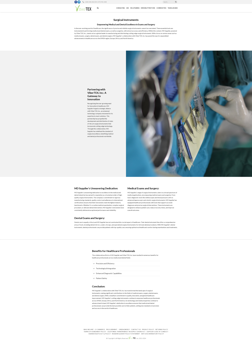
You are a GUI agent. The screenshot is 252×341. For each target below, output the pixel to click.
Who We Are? (89, 329)
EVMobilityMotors (148, 8)
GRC (127, 8)
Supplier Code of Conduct (157, 331)
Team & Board (173, 8)
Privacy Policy (148, 329)
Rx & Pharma (134, 8)
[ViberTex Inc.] (84, 8)
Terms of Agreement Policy (95, 331)
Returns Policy (161, 329)
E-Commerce (100, 329)
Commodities (161, 8)
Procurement (111, 329)
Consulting (120, 8)
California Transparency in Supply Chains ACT (126, 331)
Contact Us (136, 329)
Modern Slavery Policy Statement (126, 334)
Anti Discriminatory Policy (152, 334)
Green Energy (124, 329)
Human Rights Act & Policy (100, 334)
